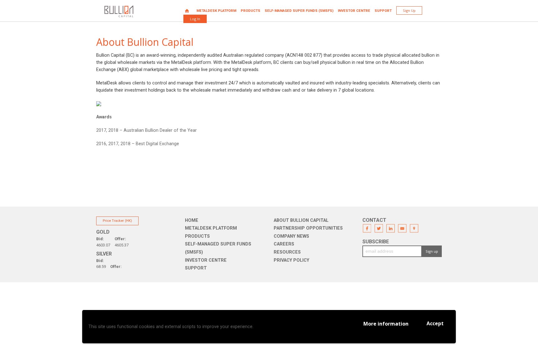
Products (250, 11)
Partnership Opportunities (308, 228)
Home (187, 11)
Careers (284, 244)
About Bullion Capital (301, 220)
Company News (291, 236)
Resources (287, 252)
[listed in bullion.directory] (98, 103)
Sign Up (409, 10)
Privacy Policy (291, 260)
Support (383, 11)
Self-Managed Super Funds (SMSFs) (299, 11)
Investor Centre (354, 11)
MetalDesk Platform (216, 11)
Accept (435, 323)
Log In (195, 19)
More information (385, 323)
